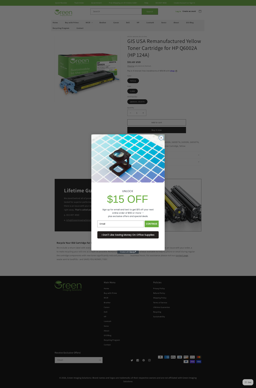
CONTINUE (151, 224)
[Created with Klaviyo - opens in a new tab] (128, 252)
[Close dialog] (161, 137)
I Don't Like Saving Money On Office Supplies (128, 234)
